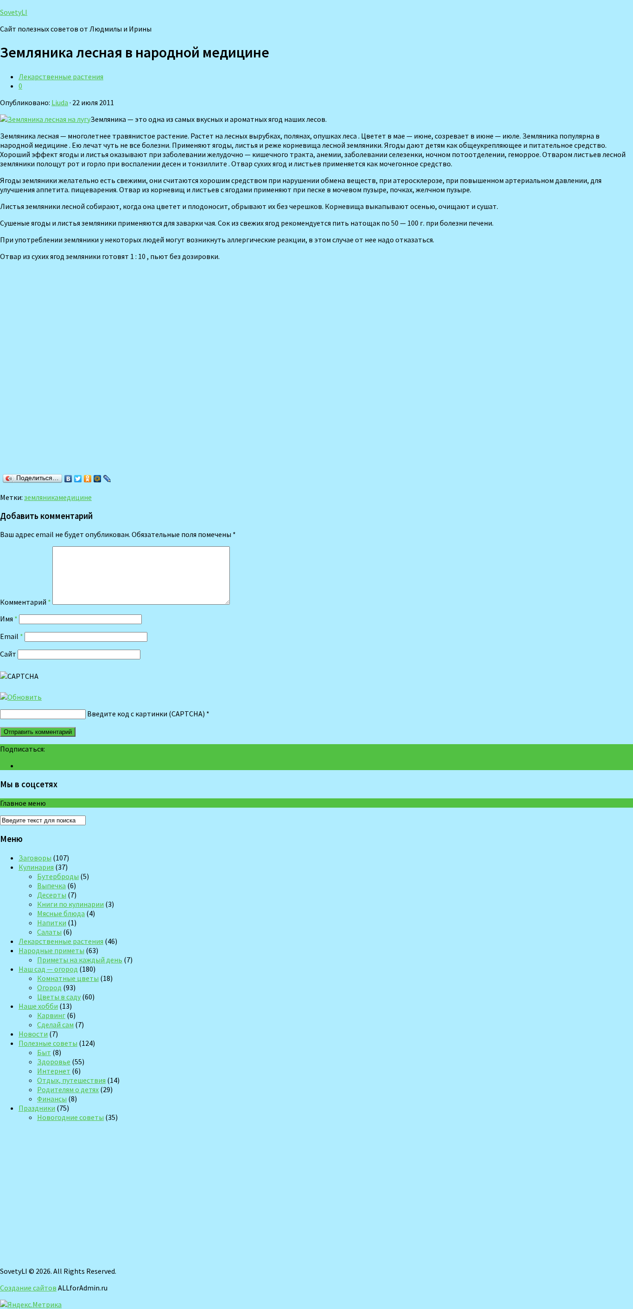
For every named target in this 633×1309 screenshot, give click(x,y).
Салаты (49, 931)
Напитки (51, 922)
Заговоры (35, 857)
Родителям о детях (68, 1089)
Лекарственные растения (61, 76)
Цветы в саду (59, 996)
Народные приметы (51, 950)
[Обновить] (21, 697)
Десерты (51, 894)
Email (11, 636)
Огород (49, 987)
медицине (75, 497)
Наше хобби (38, 1006)
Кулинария (36, 867)
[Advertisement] (134, 377)
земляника (41, 497)
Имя (9, 618)
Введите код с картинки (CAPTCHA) (146, 713)
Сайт (8, 653)
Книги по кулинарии (70, 904)
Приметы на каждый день (79, 959)
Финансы (52, 1098)
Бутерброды (58, 876)
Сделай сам (55, 1024)
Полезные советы (48, 1043)
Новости (33, 1033)
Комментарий (25, 602)
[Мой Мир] (97, 479)
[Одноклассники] (88, 479)
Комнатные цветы (68, 978)
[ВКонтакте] (68, 479)
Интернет (53, 1070)
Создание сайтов (28, 1287)
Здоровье (53, 1061)
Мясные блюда (61, 913)
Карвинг (51, 1015)
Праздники (37, 1108)
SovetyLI (13, 12)
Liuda (59, 102)
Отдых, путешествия (71, 1080)
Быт (44, 1052)
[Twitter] (78, 479)
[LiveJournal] (107, 479)
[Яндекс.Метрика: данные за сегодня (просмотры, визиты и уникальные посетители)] (31, 1304)
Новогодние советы (70, 1117)
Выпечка (51, 885)
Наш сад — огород (48, 969)
